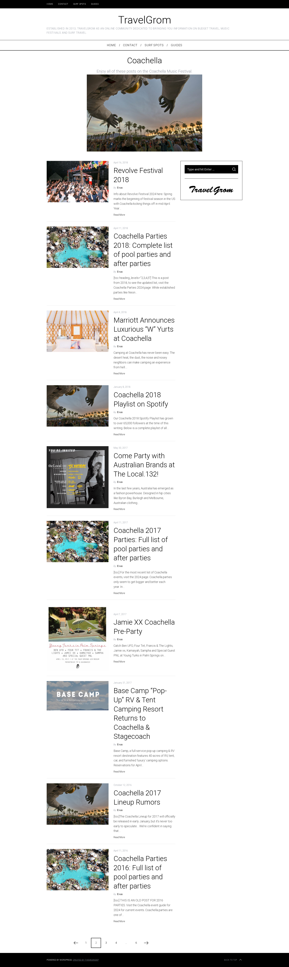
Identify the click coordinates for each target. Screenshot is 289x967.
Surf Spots (79, 4)
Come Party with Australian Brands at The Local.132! (144, 465)
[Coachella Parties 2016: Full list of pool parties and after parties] (78, 869)
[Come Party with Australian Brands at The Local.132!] (78, 477)
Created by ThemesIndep (86, 960)
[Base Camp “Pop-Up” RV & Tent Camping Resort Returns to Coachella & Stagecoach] (78, 695)
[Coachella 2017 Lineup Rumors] (78, 804)
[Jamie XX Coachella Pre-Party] (78, 638)
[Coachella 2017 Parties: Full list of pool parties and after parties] (78, 541)
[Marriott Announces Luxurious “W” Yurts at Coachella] (78, 331)
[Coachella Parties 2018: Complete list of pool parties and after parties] (78, 247)
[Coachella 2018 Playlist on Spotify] (78, 406)
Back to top (230, 960)
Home (50, 4)
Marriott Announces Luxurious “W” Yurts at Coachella (144, 329)
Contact (63, 4)
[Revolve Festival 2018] (78, 181)
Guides (95, 4)
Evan (120, 187)
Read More (119, 214)
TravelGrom (144, 20)
